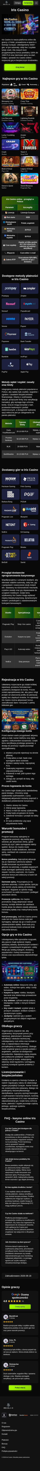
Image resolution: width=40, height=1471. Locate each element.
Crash (24, 84)
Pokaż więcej (20, 1388)
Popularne (5, 84)
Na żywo (15, 84)
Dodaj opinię (20, 1307)
